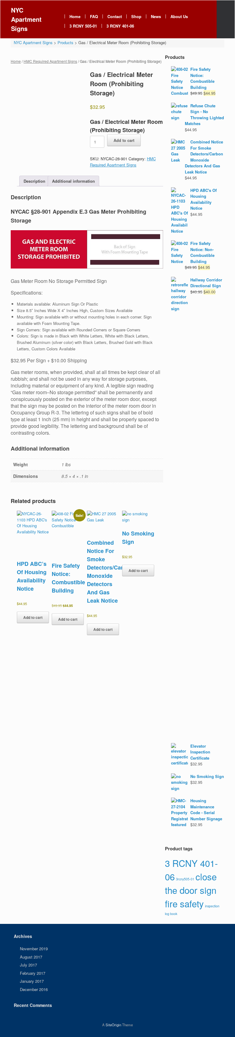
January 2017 (32, 981)
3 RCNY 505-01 (83, 26)
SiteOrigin (113, 1024)
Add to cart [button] (33, 617)
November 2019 (34, 948)
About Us (179, 16)
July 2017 (28, 965)
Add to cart (124, 140)
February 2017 (32, 973)
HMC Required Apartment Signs (50, 61)
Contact (114, 16)
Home (74, 16)
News (156, 16)
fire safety (184, 903)
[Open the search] (226, 19)
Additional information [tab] (73, 181)
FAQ (94, 16)
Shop (136, 16)
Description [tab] (34, 181)
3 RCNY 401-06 (120, 26)
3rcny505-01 (185, 879)
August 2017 (31, 957)
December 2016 (34, 989)
